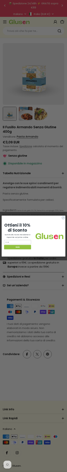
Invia (17, 247)
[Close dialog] (63, 217)
